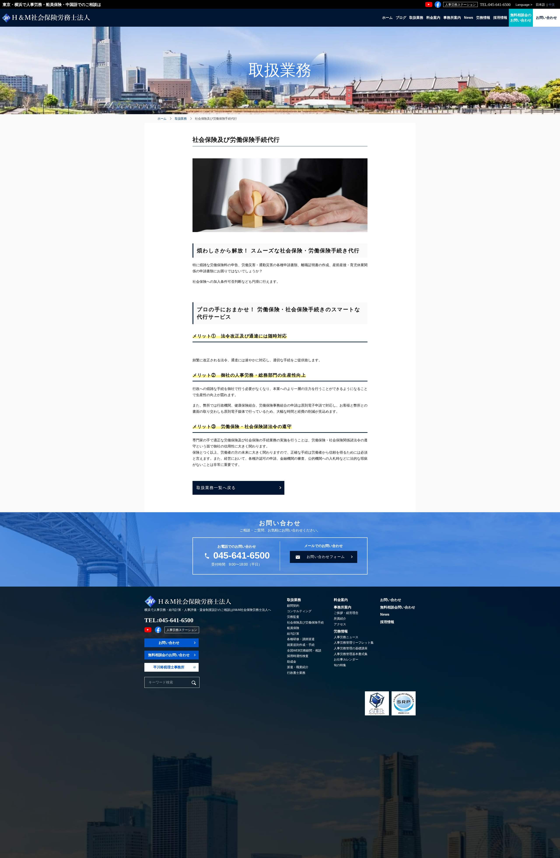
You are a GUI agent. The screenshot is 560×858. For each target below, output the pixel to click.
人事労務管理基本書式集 (351, 654)
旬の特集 (340, 665)
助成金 (291, 661)
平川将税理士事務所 (168, 667)
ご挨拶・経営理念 (346, 613)
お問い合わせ (546, 17)
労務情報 (483, 17)
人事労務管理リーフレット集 (354, 642)
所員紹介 (340, 618)
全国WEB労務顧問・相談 (304, 650)
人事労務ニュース (346, 637)
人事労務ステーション (460, 4)
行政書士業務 (296, 673)
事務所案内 (452, 17)
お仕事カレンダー (346, 659)
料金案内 (433, 17)
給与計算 (293, 633)
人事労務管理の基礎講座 (351, 648)
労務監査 (293, 617)
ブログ (401, 17)
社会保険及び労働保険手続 (305, 622)
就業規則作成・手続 (301, 645)
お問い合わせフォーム (326, 557)
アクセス (340, 624)
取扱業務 (416, 17)
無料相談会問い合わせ (397, 607)
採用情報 (500, 17)
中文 (552, 4)
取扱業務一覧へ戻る (216, 488)
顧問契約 (293, 605)
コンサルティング (299, 611)
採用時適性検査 (297, 656)
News (468, 17)
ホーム (387, 17)
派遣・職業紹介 (297, 667)
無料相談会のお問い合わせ (520, 17)
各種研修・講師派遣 (301, 639)
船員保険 (293, 628)
